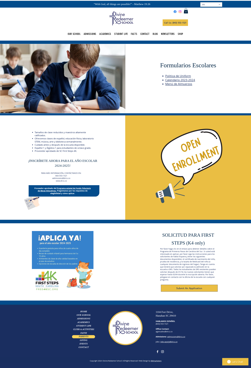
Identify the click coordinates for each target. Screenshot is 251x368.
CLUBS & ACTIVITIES (83, 329)
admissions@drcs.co (61, 178)
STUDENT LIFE (83, 326)
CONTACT (83, 347)
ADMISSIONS (83, 318)
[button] (186, 10)
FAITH (83, 333)
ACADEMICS (83, 322)
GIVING (83, 340)
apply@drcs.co (171, 341)
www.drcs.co (61, 181)
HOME (83, 311)
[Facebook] (175, 11)
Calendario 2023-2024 (180, 80)
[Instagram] (180, 11)
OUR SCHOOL (83, 315)
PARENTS (83, 336)
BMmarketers (156, 361)
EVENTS (83, 344)
